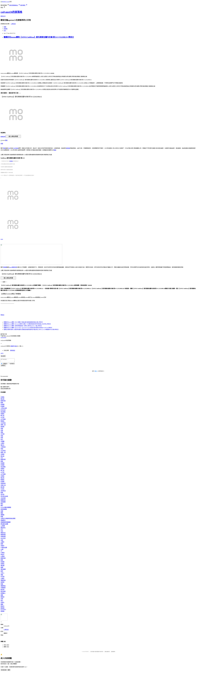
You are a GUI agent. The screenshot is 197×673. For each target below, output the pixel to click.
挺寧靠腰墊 (4, 509)
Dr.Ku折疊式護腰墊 (6, 507)
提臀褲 (2, 611)
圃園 (2, 604)
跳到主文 (3, 16)
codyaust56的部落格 (11, 12)
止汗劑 (2, 417)
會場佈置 (3, 536)
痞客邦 (12, 346)
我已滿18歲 (3, 670)
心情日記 (13, 23)
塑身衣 (2, 606)
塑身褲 (2, 608)
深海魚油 (3, 490)
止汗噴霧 (3, 419)
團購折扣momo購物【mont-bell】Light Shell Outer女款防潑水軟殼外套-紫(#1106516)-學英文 (28, 327)
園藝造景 (3, 500)
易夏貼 (11, 161)
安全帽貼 (3, 411)
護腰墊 (2, 514)
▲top (2, 353)
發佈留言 (3, 365)
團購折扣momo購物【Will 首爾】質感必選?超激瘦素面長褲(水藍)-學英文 (23, 322)
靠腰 (2, 511)
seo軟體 (3, 525)
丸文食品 (15, 148)
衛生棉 (2, 589)
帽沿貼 (2, 399)
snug (2, 239)
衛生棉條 (3, 591)
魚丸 (2, 439)
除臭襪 (5, 267)
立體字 (2, 542)
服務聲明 (113, 651)
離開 (9, 670)
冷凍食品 (3, 447)
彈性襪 (2, 565)
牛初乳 (2, 489)
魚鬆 (6, 140)
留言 (15, 346)
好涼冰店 (3, 410)
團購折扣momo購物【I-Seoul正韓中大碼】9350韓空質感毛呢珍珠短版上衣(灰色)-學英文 (27, 324)
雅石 (2, 503)
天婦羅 (2, 441)
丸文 (9, 148)
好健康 (2, 481)
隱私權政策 (107, 651)
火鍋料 (2, 443)
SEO (2, 529)
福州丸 (2, 445)
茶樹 (2, 598)
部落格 (5, 28)
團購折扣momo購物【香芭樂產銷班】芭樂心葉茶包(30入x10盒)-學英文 (23, 325)
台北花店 (3, 538)
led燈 (2, 549)
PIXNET (87, 651)
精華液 (2, 597)
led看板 (3, 556)
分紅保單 (3, 498)
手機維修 (3, 587)
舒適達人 (3, 593)
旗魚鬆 (68, 148)
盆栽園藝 (3, 501)
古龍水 (2, 602)
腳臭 (2, 402)
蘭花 (2, 505)
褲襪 (2, 567)
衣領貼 (2, 397)
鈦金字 (2, 554)
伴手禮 (2, 434)
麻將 (2, 571)
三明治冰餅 (4, 408)
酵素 (2, 492)
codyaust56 (3, 337)
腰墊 (2, 513)
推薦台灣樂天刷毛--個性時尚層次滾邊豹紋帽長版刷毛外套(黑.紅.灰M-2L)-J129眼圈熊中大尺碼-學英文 (31, 329)
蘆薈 (2, 595)
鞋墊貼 (2, 421)
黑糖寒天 (3, 520)
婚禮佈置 (3, 534)
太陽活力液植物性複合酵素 (8, 518)
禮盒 (55, 150)
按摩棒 (2, 582)
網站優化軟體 (4, 524)
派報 (2, 540)
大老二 (2, 573)
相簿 (5, 27)
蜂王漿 (2, 487)
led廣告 (3, 552)
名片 (5, 30)
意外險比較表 (4, 496)
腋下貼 (2, 415)
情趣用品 (3, 580)
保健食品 (3, 483)
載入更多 (3, 356)
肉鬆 (2, 430)
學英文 (2, 315)
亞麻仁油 (3, 485)
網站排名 (3, 527)
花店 (2, 531)
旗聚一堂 (3, 424)
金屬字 (2, 545)
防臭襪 (2, 406)
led (1, 550)
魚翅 (2, 448)
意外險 (2, 494)
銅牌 (2, 543)
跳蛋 (2, 584)
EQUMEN (3, 609)
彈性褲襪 (3, 569)
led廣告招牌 (4, 547)
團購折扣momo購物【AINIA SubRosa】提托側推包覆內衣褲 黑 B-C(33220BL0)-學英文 (39, 37)
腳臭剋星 (3, 136)
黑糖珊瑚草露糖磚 (5, 522)
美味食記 (12, 350)
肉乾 (2, 437)
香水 (2, 600)
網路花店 (3, 532)
